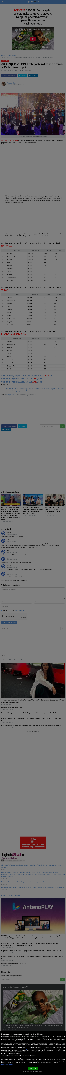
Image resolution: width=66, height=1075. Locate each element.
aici (26, 1049)
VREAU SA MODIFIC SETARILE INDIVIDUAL (32, 1072)
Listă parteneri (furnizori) (7, 1064)
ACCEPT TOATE (33, 1068)
